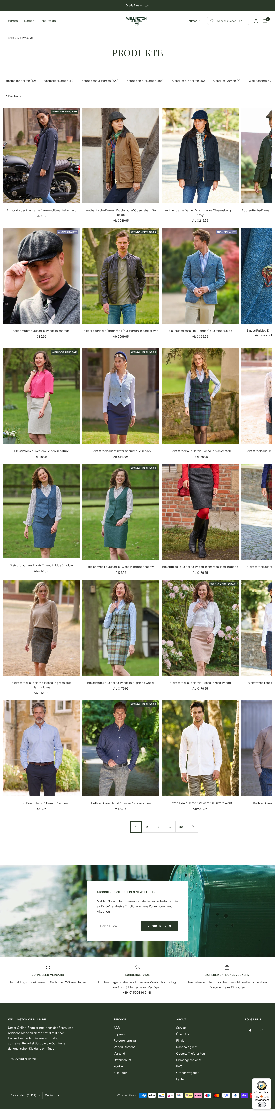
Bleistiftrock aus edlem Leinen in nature (41, 451)
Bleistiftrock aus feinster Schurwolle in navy (121, 451)
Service (181, 1028)
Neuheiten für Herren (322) (99, 81)
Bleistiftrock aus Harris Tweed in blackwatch (200, 451)
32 (181, 826)
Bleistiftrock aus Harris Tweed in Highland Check (121, 683)
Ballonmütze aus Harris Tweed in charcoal (41, 331)
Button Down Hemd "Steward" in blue (42, 803)
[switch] (262, 1104)
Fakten (181, 1079)
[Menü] (268, 1080)
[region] (137, 980)
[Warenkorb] (265, 21)
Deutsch (191, 21)
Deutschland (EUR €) (23, 1095)
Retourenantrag (125, 1040)
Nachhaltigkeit (186, 1047)
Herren (13, 21)
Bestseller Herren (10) (21, 81)
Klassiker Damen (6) (226, 81)
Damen (29, 21)
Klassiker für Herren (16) (188, 81)
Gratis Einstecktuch (138, 5)
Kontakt (119, 1066)
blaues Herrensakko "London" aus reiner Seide (200, 331)
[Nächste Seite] (192, 826)
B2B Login (121, 1073)
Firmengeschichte (189, 1060)
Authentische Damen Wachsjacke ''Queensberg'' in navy (200, 212)
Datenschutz (122, 1060)
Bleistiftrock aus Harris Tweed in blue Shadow (41, 565)
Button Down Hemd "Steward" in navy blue (121, 803)
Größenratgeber (187, 1073)
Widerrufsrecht (124, 1047)
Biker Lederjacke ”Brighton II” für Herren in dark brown (120, 331)
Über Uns (182, 1034)
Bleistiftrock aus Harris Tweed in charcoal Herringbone (200, 567)
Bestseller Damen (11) (58, 81)
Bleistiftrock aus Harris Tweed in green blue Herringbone (41, 685)
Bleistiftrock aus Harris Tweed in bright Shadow (121, 567)
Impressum (121, 1034)
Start (11, 37)
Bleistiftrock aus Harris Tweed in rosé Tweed (200, 683)
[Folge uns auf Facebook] (250, 1030)
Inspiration (48, 21)
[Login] (256, 21)
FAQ (179, 1066)
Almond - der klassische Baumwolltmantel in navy (41, 210)
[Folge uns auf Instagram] (261, 1030)
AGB (117, 1028)
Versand (119, 1053)
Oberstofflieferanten (190, 1053)
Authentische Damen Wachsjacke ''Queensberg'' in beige (121, 212)
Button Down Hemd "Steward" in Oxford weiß (200, 803)
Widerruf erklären (23, 1059)
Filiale (180, 1040)
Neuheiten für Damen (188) (145, 81)
